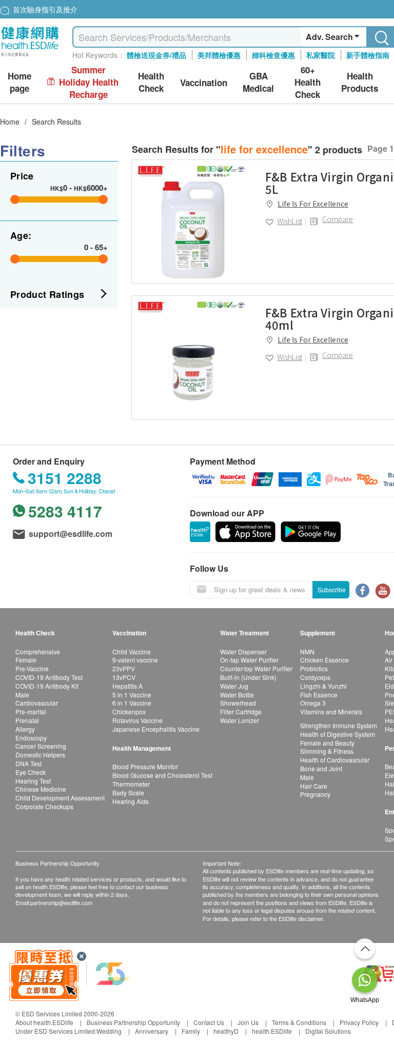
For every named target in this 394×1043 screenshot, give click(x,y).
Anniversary (151, 1031)
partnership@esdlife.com (61, 902)
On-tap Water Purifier (249, 659)
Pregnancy (315, 794)
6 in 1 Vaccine (131, 702)
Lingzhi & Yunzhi (323, 685)
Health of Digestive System (337, 734)
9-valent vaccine (135, 659)
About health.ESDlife (44, 1022)
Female (25, 659)
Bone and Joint (321, 768)
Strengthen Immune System (338, 725)
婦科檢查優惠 (273, 55)
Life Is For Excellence (313, 203)
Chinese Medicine (40, 789)
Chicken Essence (324, 659)
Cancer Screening (40, 745)
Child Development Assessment (60, 797)
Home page (19, 82)
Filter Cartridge (241, 711)
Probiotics (314, 668)
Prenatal (27, 720)
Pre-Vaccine (32, 668)
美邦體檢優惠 (219, 55)
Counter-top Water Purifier (256, 668)
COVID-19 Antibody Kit (46, 685)
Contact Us (208, 1022)
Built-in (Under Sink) (248, 677)
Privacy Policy (359, 1022)
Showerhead (238, 702)
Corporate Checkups (44, 806)
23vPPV (123, 668)
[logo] (30, 57)
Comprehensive (37, 651)
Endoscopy (31, 737)
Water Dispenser (243, 651)
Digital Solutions (328, 1031)
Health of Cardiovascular (334, 759)
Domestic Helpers (40, 754)
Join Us (248, 1022)
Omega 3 (313, 702)
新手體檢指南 (367, 55)
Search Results (56, 121)
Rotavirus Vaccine (137, 720)
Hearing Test (33, 780)
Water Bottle (237, 694)
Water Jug (234, 685)
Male (22, 694)
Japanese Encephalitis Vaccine (156, 729)
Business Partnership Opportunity (133, 1022)
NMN (307, 651)
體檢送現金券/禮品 (156, 55)
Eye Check (30, 772)
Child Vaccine (131, 651)
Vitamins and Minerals (331, 711)
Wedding (109, 1031)
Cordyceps (315, 677)
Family (191, 1031)
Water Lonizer (239, 720)
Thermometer (131, 783)
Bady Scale (128, 792)
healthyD (226, 1031)
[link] (193, 221)
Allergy (25, 729)
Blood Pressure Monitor (145, 766)
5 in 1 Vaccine (131, 694)
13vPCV (123, 677)
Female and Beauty (327, 742)
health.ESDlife (272, 1031)
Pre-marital (30, 711)
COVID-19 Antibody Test (49, 677)
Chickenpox (129, 711)
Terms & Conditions (299, 1022)
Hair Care (313, 785)
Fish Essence (319, 694)
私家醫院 (320, 55)
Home (9, 121)
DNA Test (28, 763)
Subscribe (332, 589)
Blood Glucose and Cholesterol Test (162, 775)
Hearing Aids (130, 801)
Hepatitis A (127, 685)
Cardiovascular (36, 702)
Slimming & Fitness (326, 751)
